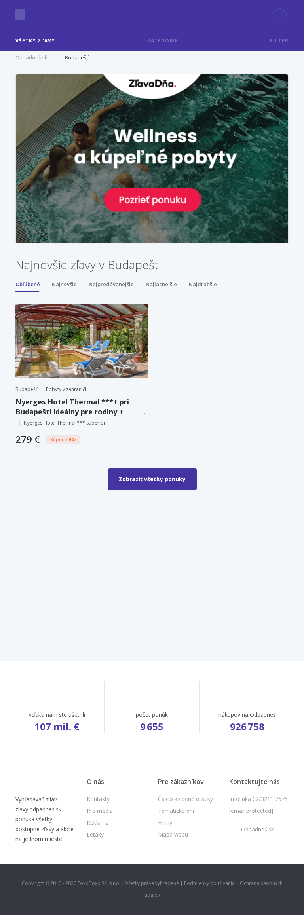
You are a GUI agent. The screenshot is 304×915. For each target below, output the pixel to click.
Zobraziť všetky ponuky (152, 479)
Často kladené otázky (185, 799)
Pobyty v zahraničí (66, 389)
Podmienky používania (209, 883)
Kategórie (162, 40)
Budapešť (76, 57)
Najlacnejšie (161, 284)
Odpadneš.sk (31, 57)
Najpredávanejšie (111, 284)
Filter (279, 40)
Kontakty (98, 799)
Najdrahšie (203, 284)
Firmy (165, 822)
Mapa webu (173, 834)
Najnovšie (64, 284)
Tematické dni (176, 810)
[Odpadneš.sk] (152, 14)
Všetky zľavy (35, 40)
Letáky (95, 834)
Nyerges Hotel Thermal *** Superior (65, 423)
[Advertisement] (152, 557)
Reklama (98, 822)
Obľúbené (27, 284)
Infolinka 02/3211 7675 (258, 799)
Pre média (100, 810)
